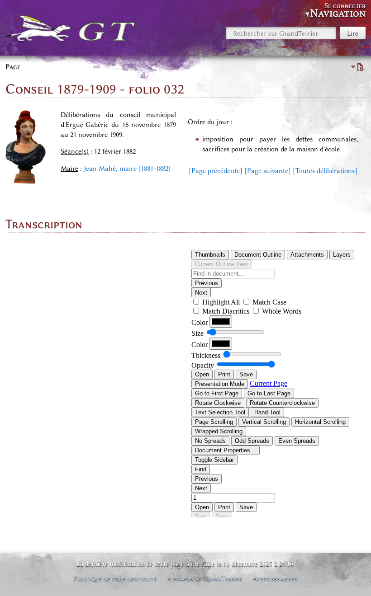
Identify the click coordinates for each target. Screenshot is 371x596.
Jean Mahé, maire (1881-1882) (127, 168)
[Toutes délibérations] (325, 171)
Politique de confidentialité (115, 578)
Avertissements (275, 578)
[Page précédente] (216, 171)
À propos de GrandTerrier (205, 578)
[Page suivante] (267, 171)
